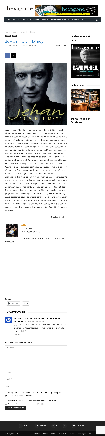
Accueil (7, 32)
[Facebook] (7, 55)
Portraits (72, 434)
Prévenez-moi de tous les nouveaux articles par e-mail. (30, 404)
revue (14, 36)
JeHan (24, 225)
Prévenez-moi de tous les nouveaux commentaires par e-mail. (32, 401)
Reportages (81, 434)
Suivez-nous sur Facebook (80, 120)
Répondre (17, 334)
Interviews (62, 434)
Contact (91, 434)
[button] (96, 19)
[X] (13, 55)
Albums (15, 32)
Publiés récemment (41, 434)
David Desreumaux (15, 45)
